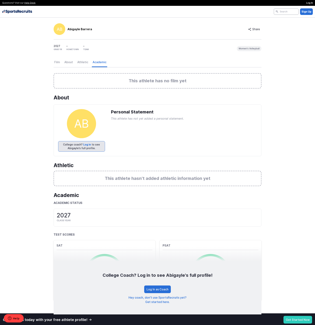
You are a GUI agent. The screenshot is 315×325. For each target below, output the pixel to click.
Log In (309, 2)
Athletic (82, 62)
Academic (99, 62)
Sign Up (306, 11)
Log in (87, 144)
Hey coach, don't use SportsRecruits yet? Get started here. (157, 300)
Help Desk (30, 2)
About (68, 62)
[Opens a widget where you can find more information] (14, 318)
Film (57, 62)
